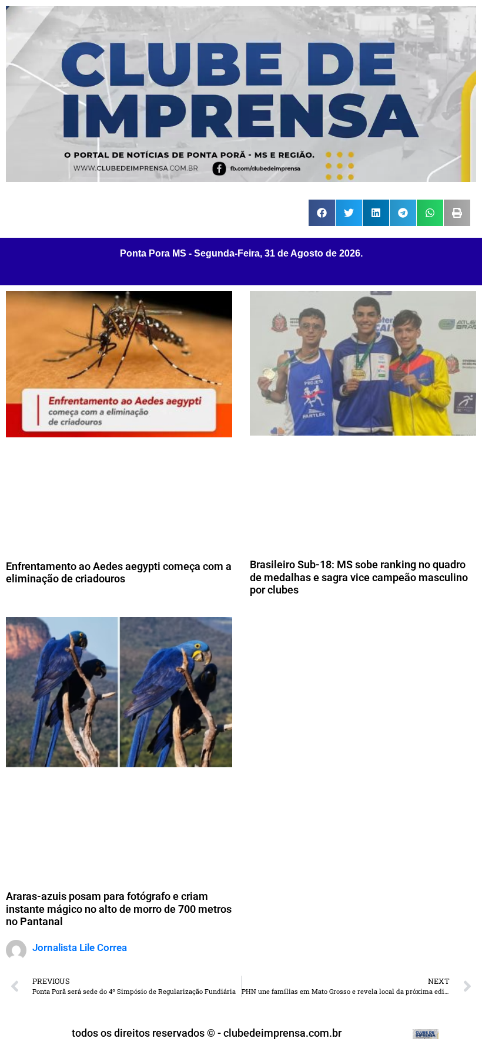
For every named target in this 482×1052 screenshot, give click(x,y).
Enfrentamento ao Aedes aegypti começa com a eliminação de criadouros (119, 572)
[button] (322, 213)
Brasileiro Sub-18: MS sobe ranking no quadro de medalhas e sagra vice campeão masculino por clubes (359, 577)
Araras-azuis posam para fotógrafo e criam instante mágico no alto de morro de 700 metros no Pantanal (119, 909)
